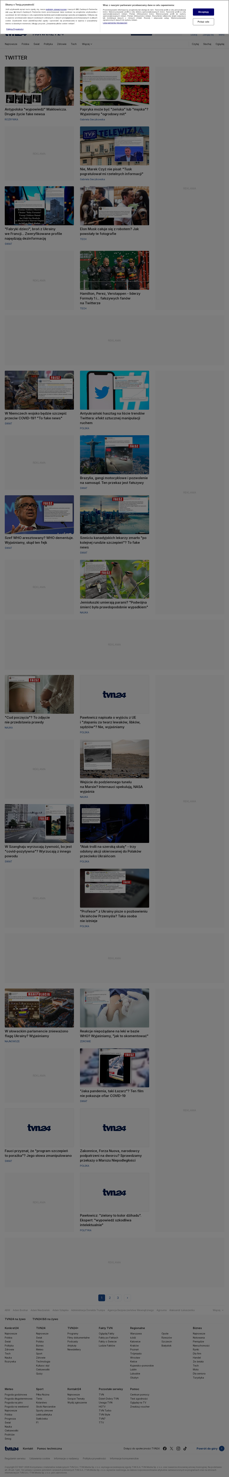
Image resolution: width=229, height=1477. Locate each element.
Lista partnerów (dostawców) (115, 23)
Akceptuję (203, 12)
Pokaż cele (203, 22)
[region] (114, 17)
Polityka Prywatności (14, 29)
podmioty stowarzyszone (56, 9)
